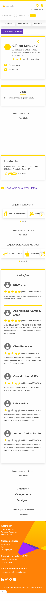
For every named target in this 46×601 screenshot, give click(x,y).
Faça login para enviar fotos (12, 31)
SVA (2, 547)
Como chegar (23, 23)
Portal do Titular (6, 562)
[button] (21, 221)
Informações (7, 23)
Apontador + (5, 544)
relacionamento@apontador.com (13, 572)
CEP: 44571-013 (18, 55)
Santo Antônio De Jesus (27, 53)
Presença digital (6, 550)
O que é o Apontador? (8, 529)
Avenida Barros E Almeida (22, 50)
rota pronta (22, 173)
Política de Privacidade (9, 560)
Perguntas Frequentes (9, 532)
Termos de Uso (6, 535)
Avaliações (38, 23)
